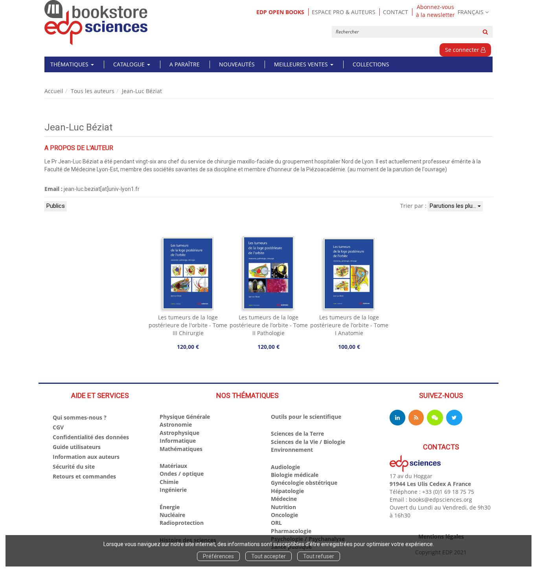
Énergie (170, 507)
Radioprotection (182, 522)
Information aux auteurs (86, 456)
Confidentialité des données (91, 437)
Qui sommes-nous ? (80, 417)
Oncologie (284, 515)
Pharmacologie (291, 531)
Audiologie (285, 467)
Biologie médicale (294, 474)
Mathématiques (181, 449)
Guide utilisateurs (77, 447)
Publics (55, 205)
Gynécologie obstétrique (304, 482)
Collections (371, 64)
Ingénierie (173, 489)
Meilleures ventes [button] (301, 64)
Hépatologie (287, 491)
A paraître (184, 64)
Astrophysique (179, 432)
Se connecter (463, 49)
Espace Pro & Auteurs (343, 12)
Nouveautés (237, 64)
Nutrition (283, 507)
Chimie (169, 482)
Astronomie (176, 424)
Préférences (218, 556)
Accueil (53, 91)
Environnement (292, 449)
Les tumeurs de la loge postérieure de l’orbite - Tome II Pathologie (269, 325)
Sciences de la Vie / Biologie (308, 442)
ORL (276, 522)
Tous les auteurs (92, 91)
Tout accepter (268, 556)
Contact (395, 12)
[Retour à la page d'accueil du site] (96, 22)
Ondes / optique (182, 473)
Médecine (284, 498)
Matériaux (173, 466)
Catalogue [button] (129, 64)
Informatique (178, 440)
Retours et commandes (84, 476)
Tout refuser (318, 556)
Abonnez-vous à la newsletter (435, 11)
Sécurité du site (74, 466)
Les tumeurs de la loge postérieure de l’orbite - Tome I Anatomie (349, 325)
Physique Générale (185, 416)
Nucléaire (172, 515)
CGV (58, 427)
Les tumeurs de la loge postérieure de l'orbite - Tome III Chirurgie (188, 325)
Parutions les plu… (454, 205)
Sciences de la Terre (297, 433)
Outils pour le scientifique (306, 416)
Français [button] (470, 12)
